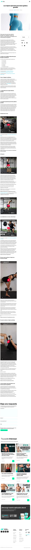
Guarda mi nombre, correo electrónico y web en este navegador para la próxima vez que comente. (8, 428)
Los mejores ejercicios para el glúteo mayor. (7, 74)
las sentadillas (9, 83)
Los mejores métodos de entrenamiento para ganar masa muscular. (6, 72)
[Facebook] (5, 531)
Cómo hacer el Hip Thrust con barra (8, 135)
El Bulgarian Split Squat (3, 192)
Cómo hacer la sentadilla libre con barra (8, 238)
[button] (22, 43)
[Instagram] (1, 531)
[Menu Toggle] (29, 1)
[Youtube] (3, 531)
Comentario (2, 408)
